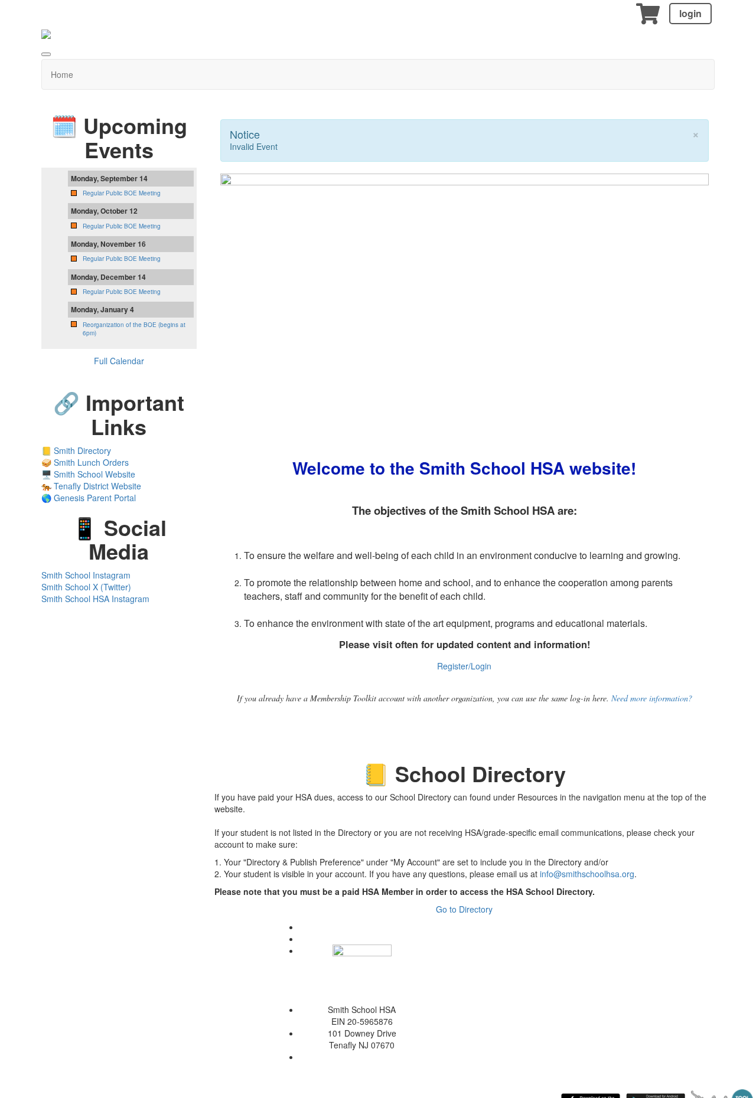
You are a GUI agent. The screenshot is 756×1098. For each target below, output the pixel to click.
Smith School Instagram (86, 575)
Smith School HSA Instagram (95, 598)
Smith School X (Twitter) (86, 587)
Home (62, 74)
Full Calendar (119, 361)
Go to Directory (464, 909)
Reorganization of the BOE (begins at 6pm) (134, 329)
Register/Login (464, 666)
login (690, 13)
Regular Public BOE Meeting (122, 193)
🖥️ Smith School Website (88, 474)
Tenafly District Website (97, 486)
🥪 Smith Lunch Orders (85, 462)
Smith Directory (82, 450)
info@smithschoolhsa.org (587, 874)
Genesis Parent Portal (95, 498)
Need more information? (651, 698)
